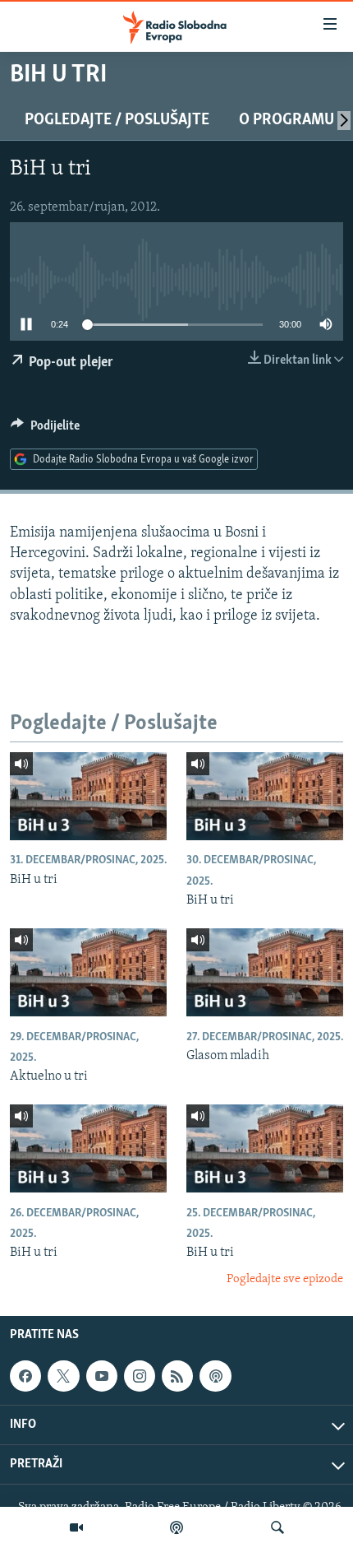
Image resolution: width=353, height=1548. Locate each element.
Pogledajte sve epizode (285, 1279)
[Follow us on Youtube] (101, 1376)
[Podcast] (176, 1527)
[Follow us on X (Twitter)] (63, 1376)
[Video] (76, 1527)
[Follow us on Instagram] (139, 1376)
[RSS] (177, 1376)
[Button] (45, 429)
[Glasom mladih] (264, 972)
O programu (286, 120)
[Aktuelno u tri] (88, 972)
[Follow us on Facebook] (25, 1376)
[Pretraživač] (277, 1527)
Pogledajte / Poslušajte (117, 120)
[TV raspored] (215, 1376)
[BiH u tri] (88, 796)
